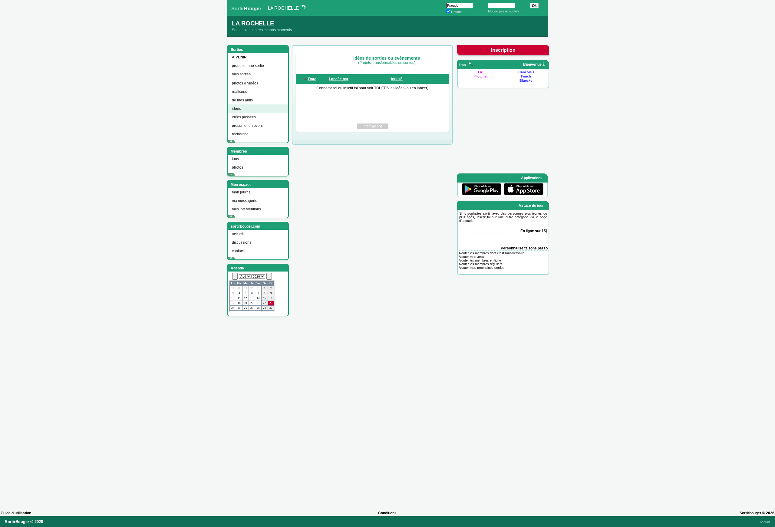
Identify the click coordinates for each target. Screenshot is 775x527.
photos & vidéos (245, 83)
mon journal (242, 192)
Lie (480, 72)
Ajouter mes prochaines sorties (481, 267)
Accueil (765, 522)
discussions (241, 242)
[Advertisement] (257, 411)
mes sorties (241, 74)
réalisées (239, 92)
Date (312, 79)
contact (238, 251)
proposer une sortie (248, 66)
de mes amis (242, 100)
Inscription (503, 50)
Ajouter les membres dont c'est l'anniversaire (491, 253)
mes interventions (246, 209)
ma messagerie (244, 201)
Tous (463, 65)
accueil (238, 234)
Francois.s (526, 72)
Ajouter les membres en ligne (480, 260)
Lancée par (338, 79)
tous (235, 159)
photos (237, 167)
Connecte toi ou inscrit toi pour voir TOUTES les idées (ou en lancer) (372, 88)
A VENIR (239, 57)
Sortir (246, 8)
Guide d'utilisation (16, 513)
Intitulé (397, 79)
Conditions (387, 513)
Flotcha (480, 76)
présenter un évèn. (247, 126)
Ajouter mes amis (471, 257)
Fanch (526, 76)
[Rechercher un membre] (471, 65)
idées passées (244, 117)
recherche (240, 134)
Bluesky (525, 80)
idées (236, 109)
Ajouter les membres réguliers (481, 264)
